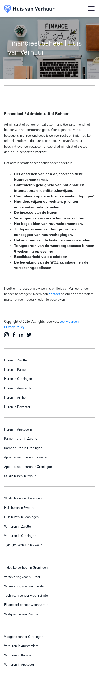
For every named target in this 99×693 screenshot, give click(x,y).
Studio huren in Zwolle (20, 476)
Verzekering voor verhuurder (24, 586)
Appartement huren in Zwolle (25, 457)
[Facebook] (14, 335)
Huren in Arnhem (16, 397)
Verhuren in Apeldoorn (20, 664)
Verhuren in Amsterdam (21, 646)
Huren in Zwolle (15, 360)
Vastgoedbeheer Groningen (23, 636)
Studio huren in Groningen (23, 498)
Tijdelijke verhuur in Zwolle (23, 545)
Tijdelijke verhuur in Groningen (26, 567)
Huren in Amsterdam (19, 388)
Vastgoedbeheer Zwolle (21, 614)
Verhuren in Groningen (20, 535)
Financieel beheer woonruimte (26, 604)
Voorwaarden (69, 321)
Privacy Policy (14, 327)
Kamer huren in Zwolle (20, 438)
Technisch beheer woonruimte (26, 595)
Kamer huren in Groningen (23, 448)
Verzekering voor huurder (22, 577)
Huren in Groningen (18, 378)
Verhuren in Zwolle (17, 526)
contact (54, 294)
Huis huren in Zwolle (19, 507)
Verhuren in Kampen (18, 655)
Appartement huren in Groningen (28, 466)
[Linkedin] (21, 335)
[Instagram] (6, 335)
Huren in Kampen (16, 369)
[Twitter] (29, 335)
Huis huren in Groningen (21, 517)
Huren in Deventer (17, 407)
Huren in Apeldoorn (18, 429)
